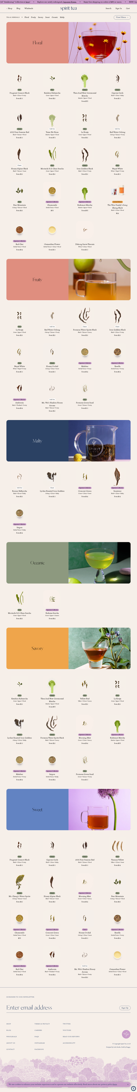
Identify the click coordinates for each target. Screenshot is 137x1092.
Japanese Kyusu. (70, 2)
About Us (10, 1043)
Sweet (47, 17)
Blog (18, 8)
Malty (62, 17)
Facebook (39, 1049)
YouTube (67, 1030)
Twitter (67, 1024)
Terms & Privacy (42, 1024)
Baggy (128, 1047)
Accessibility (69, 1043)
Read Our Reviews (71, 1037)
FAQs (37, 1037)
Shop (10, 8)
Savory (40, 17)
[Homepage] (68, 8)
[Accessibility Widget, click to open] (133, 1088)
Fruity (33, 17)
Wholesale (29, 8)
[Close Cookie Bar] (128, 1084)
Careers (38, 1030)
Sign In (119, 8)
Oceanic (55, 17)
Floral (27, 17)
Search (108, 8)
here (28, 2)
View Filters (121, 17)
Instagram (40, 1043)
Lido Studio (117, 1047)
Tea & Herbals (13, 17)
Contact (10, 1049)
